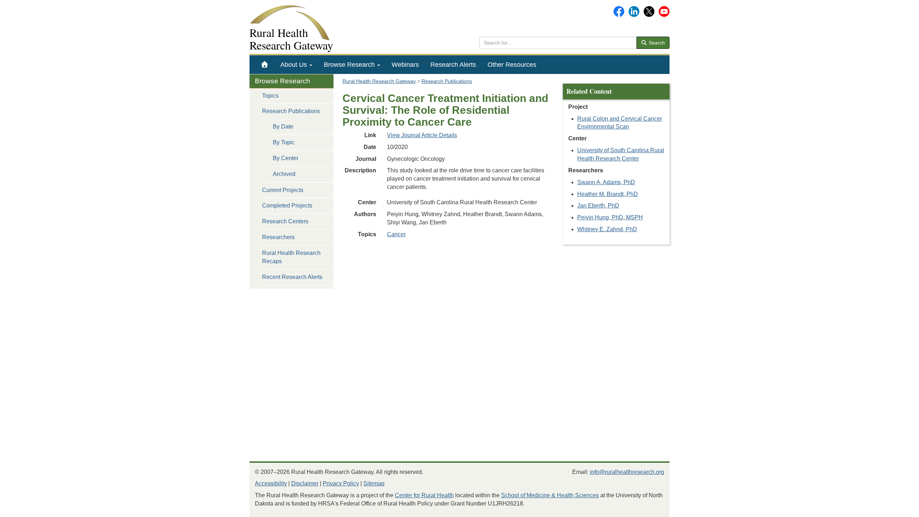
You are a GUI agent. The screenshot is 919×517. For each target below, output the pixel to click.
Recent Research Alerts (292, 277)
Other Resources (512, 64)
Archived (284, 174)
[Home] (265, 64)
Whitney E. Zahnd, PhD (607, 229)
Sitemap (373, 483)
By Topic (284, 142)
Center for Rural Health (424, 495)
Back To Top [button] (896, 508)
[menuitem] (265, 64)
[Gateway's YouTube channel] (664, 11)
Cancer (396, 234)
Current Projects (282, 190)
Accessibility (271, 483)
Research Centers (285, 221)
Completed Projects (287, 205)
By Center (285, 158)
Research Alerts (453, 64)
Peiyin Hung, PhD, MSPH (610, 217)
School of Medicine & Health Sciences (550, 495)
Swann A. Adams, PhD (606, 182)
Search (656, 43)
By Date (283, 127)
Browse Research (350, 64)
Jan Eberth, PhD (598, 205)
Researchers (278, 237)
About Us (294, 64)
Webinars (405, 64)
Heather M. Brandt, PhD (607, 194)
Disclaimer (304, 483)
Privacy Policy (341, 483)
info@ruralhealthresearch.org (627, 472)
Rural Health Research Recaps (291, 257)
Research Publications (291, 111)
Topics (270, 96)
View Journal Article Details (422, 135)
